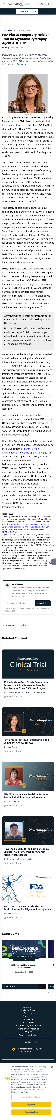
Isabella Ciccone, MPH (35, 692)
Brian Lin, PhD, (13, 859)
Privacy (28, 1031)
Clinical (23, 625)
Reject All (31, 1105)
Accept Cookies (31, 1112)
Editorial (28, 1013)
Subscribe (41, 603)
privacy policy (10, 611)
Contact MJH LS (28, 1022)
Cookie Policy (23, 1092)
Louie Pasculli (12, 747)
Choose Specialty (25, 11)
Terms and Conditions (28, 1028)
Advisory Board (28, 1010)
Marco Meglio (13, 801)
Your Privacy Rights (28, 1035)
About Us (28, 1007)
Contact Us (28, 1016)
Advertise (28, 1019)
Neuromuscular (10, 625)
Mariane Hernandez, (16, 692)
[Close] (52, 1067)
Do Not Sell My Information (28, 1025)
